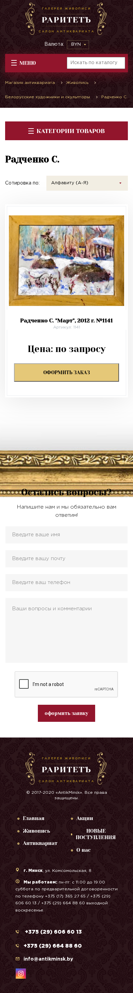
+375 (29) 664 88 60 (53, 946)
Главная (33, 818)
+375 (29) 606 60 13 (53, 932)
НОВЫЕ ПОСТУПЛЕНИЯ (96, 834)
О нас (83, 850)
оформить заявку (66, 713)
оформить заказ (66, 372)
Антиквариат (40, 843)
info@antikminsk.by (48, 959)
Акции (84, 818)
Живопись (36, 831)
